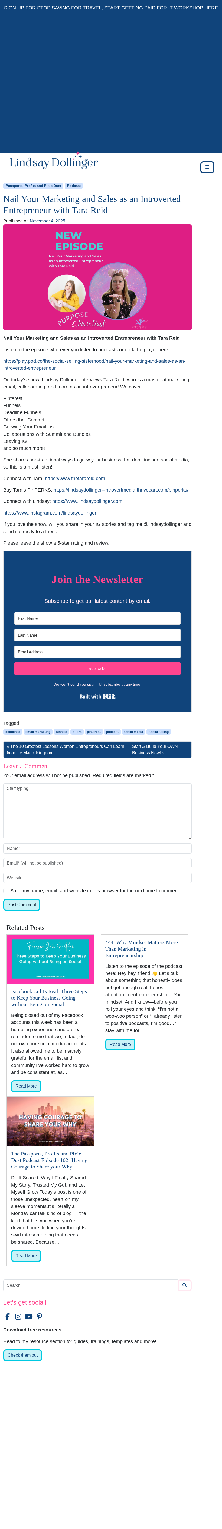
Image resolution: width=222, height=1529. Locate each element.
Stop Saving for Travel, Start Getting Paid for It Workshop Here (127, 8)
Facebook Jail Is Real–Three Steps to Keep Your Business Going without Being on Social (49, 997)
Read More (26, 1086)
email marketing (37, 732)
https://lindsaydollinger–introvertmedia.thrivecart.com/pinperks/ (121, 490)
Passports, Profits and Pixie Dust (33, 186)
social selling (159, 732)
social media (133, 732)
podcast (112, 732)
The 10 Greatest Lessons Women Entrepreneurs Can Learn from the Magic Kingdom (65, 749)
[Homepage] (50, 167)
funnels (61, 732)
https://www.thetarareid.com (75, 478)
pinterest (94, 732)
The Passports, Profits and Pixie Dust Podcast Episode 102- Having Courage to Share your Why (49, 1160)
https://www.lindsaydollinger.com (87, 501)
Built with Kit (98, 696)
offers (77, 732)
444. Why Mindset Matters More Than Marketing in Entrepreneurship (141, 948)
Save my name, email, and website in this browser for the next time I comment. (95, 890)
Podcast (74, 186)
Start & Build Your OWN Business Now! (155, 749)
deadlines (12, 732)
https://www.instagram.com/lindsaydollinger (49, 513)
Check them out (23, 1355)
